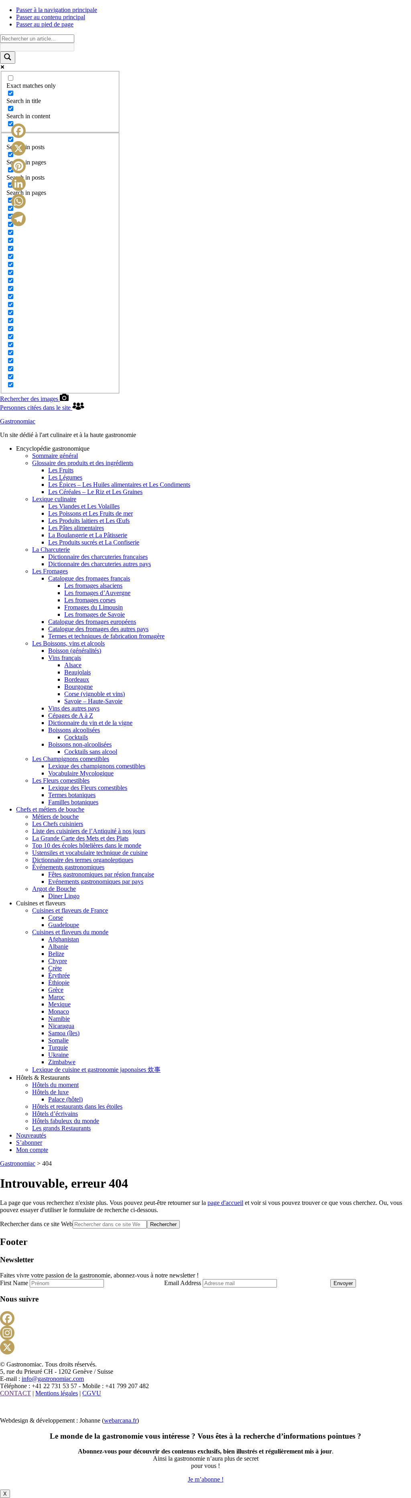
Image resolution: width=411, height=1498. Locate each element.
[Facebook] (205, 1318)
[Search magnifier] (7, 57)
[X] (205, 1347)
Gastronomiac (17, 421)
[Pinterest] (18, 166)
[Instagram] (205, 1333)
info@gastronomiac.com (53, 1378)
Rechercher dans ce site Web (36, 1224)
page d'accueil (225, 1202)
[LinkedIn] (18, 183)
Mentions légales (56, 1393)
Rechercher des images (30, 398)
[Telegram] (18, 219)
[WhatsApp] (18, 201)
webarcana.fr (120, 1420)
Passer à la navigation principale (56, 9)
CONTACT (15, 1393)
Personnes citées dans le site (36, 407)
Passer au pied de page (44, 24)
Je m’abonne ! (206, 1479)
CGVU (91, 1393)
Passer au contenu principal (50, 17)
